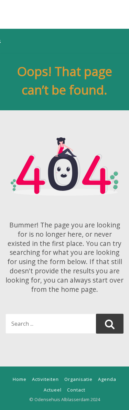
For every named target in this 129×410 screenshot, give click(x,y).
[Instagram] (63, 5)
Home (19, 379)
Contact (76, 390)
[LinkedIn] (74, 5)
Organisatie (78, 379)
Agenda (107, 379)
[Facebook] (53, 5)
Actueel (53, 390)
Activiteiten (45, 379)
